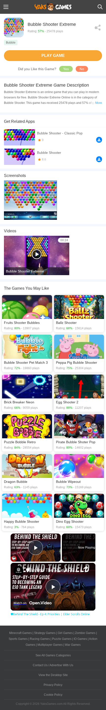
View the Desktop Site (53, 675)
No (82, 69)
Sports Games (18, 639)
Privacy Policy (53, 685)
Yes (66, 69)
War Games (73, 645)
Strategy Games (44, 633)
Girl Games (65, 633)
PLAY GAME (53, 55)
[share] (85, 567)
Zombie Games (85, 633)
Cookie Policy (53, 694)
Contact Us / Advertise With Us (53, 665)
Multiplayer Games (50, 645)
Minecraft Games (20, 633)
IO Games (80, 639)
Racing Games (40, 639)
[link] (18, 571)
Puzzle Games (61, 639)
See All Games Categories (53, 655)
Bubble (11, 42)
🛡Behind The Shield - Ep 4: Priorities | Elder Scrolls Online (52, 570)
